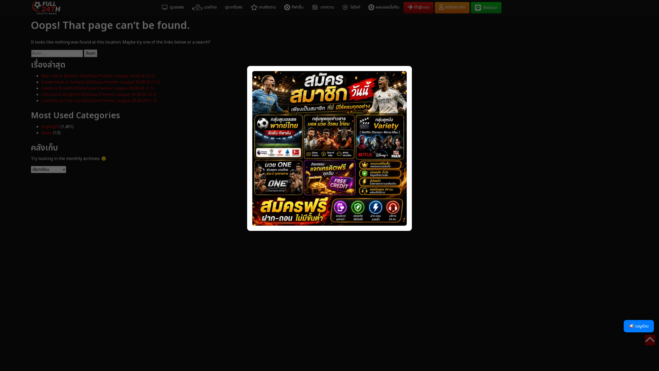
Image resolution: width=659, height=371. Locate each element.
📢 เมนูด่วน (639, 326)
